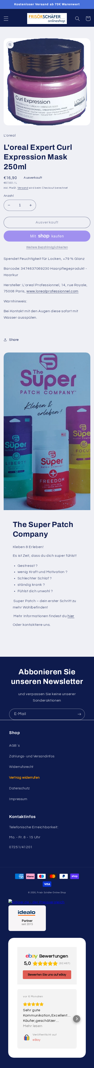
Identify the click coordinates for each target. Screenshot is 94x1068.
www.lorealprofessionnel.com (52, 291)
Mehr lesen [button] (32, 1026)
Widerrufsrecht (21, 767)
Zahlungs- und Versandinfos (31, 756)
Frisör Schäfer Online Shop (51, 893)
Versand (23, 188)
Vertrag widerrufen (24, 777)
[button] (6, 18)
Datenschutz (19, 788)
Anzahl (9, 195)
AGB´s (14, 745)
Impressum (18, 799)
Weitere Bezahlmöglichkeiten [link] (47, 247)
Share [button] (14, 340)
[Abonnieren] (79, 714)
